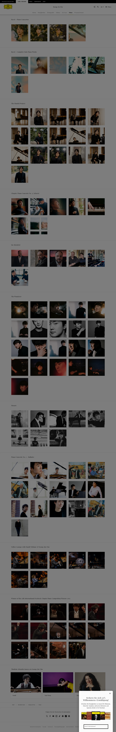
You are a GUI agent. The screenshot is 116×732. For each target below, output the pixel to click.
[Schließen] (110, 693)
